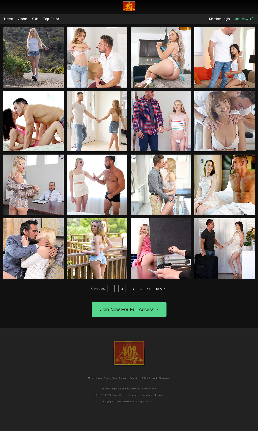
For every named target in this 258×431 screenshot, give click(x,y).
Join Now (241, 19)
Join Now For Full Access (127, 309)
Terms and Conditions (129, 378)
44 (148, 288)
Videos (23, 19)
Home (8, 19)
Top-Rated (51, 19)
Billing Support (149, 378)
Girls (35, 19)
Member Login (219, 19)
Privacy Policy (110, 378)
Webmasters (164, 378)
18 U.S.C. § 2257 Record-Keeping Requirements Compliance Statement (129, 395)
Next (159, 288)
